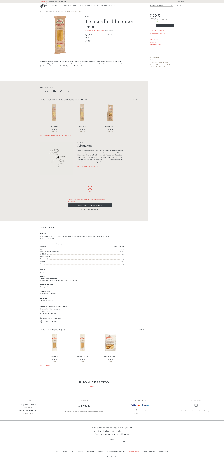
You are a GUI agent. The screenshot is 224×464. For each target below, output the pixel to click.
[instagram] (111, 457)
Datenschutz (90, 451)
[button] (177, 5)
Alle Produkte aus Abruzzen (87, 166)
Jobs (57, 451)
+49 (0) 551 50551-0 (27, 405)
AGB (73, 451)
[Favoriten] (180, 5)
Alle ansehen (45, 365)
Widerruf (100, 451)
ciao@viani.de (163, 451)
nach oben (94, 386)
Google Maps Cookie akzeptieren (90, 205)
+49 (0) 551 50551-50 (28, 411)
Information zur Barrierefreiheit (116, 451)
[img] (44, 6)
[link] (54, 6)
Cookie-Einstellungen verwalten (90, 209)
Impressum (80, 451)
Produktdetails (155, 44)
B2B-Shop (44, 1)
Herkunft (153, 42)
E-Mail (112, 439)
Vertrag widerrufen (134, 451)
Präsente (65, 451)
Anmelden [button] (181, 1)
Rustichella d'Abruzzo (94, 31)
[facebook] (107, 457)
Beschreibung (155, 39)
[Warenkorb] (183, 5)
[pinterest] (116, 457)
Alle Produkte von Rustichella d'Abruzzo (55, 135)
